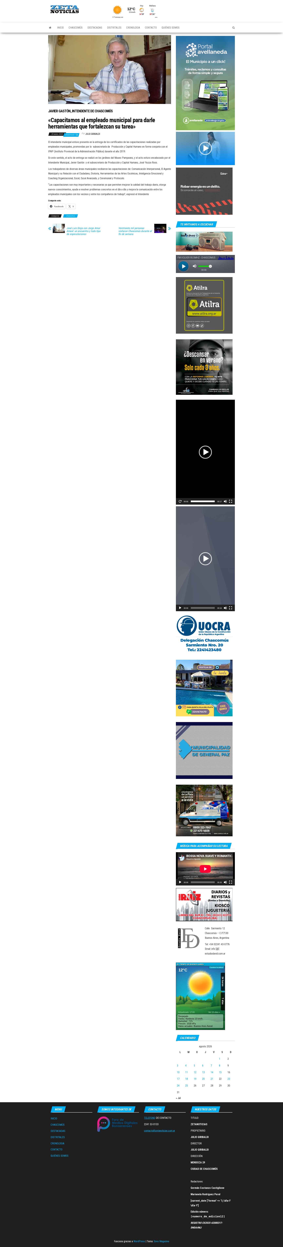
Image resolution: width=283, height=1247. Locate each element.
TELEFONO (149, 1117)
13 (203, 1072)
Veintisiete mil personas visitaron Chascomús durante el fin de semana (135, 231)
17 (178, 1078)
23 (228, 1078)
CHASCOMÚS (76, 27)
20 (203, 1078)
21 (212, 1078)
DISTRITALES (114, 27)
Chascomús (70, 216)
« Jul (178, 1098)
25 (186, 1085)
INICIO (60, 27)
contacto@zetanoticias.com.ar (159, 1130)
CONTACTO (151, 27)
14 (212, 1072)
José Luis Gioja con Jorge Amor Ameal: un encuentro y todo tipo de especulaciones (83, 231)
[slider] (203, 501)
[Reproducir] (180, 501)
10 (178, 1072)
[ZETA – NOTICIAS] (50, 28)
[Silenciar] (225, 501)
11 (186, 1072)
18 (186, 1078)
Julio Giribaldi (92, 134)
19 (195, 1078)
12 (195, 1072)
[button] (205, 148)
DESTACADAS (94, 27)
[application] (205, 148)
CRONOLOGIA (133, 27)
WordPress (139, 1241)
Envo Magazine (161, 1241)
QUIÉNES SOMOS (170, 27)
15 (220, 1072)
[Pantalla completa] (230, 501)
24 (178, 1085)
